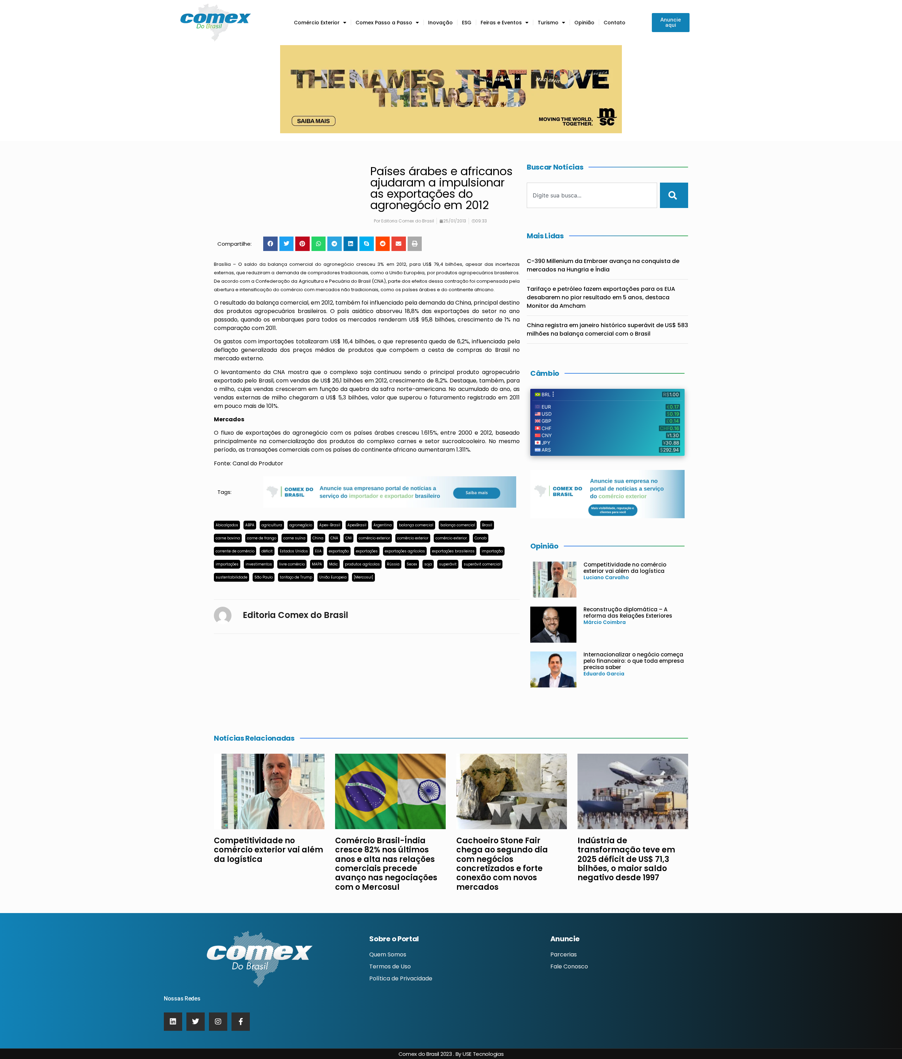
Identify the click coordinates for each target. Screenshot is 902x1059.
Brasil (487, 525)
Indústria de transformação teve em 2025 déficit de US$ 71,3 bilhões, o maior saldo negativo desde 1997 (626, 859)
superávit (448, 564)
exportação (339, 551)
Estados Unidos (294, 551)
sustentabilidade (231, 577)
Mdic (333, 564)
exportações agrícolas (405, 551)
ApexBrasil (356, 525)
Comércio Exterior (317, 22)
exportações (367, 551)
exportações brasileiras (453, 551)
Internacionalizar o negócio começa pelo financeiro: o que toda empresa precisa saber (633, 661)
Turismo (548, 22)
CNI (348, 538)
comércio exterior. (451, 538)
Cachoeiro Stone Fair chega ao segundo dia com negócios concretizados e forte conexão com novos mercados (502, 864)
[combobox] (592, 195)
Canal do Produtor (258, 463)
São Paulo (263, 577)
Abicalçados (227, 525)
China (318, 538)
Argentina (382, 525)
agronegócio (300, 525)
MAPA (317, 564)
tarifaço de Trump (296, 577)
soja (428, 564)
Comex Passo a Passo (384, 22)
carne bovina (228, 538)
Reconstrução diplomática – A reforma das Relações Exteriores (627, 612)
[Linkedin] (173, 1021)
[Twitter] (195, 1021)
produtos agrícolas (362, 564)
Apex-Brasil (329, 525)
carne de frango (261, 538)
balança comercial (416, 525)
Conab (481, 538)
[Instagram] (218, 1021)
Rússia (393, 564)
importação (492, 551)
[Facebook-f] (240, 1021)
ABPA (249, 525)
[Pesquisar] (674, 195)
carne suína (294, 538)
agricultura (271, 525)
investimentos (259, 564)
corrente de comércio (235, 551)
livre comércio (292, 564)
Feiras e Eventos (501, 22)
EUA (318, 551)
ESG (466, 22)
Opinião (584, 22)
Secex (412, 564)
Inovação (440, 22)
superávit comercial (482, 564)
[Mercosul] (363, 577)
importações (227, 564)
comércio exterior (374, 538)
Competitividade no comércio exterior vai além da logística (624, 568)
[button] (270, 244)
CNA (334, 538)
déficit (267, 551)
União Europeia (333, 577)
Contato (614, 22)
